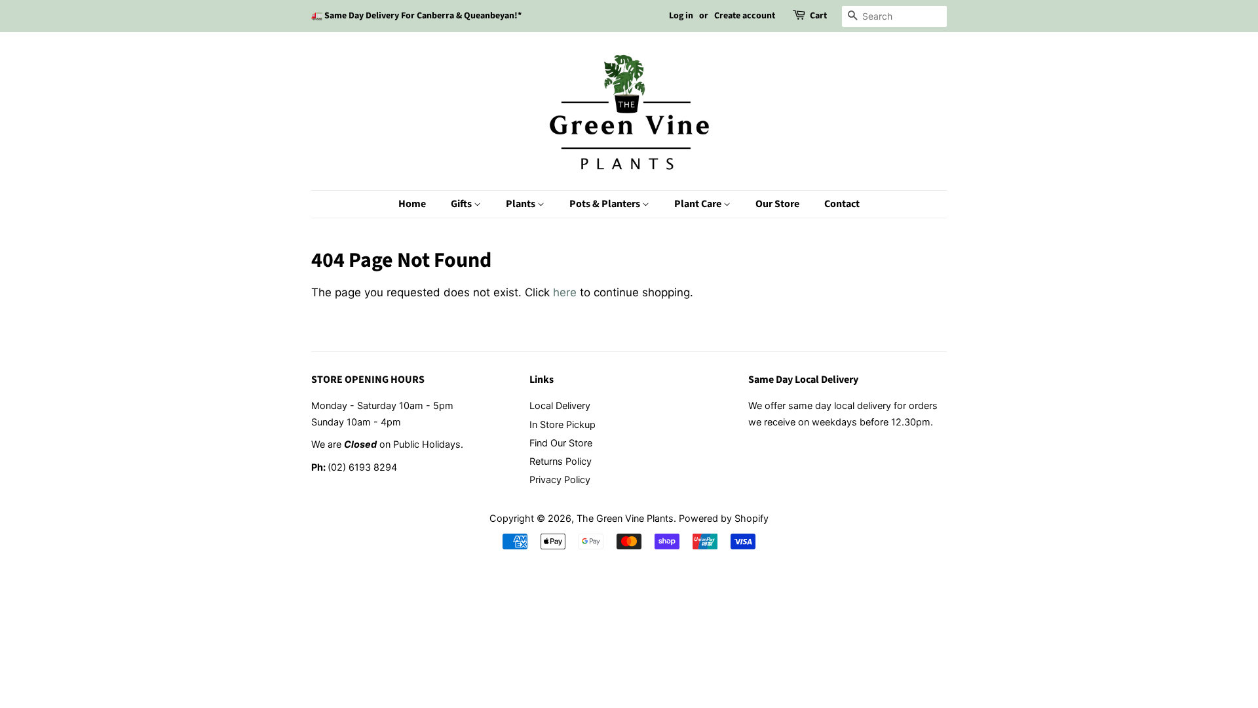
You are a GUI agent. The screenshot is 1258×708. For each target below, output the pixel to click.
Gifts (462, 204)
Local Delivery (559, 405)
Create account (744, 15)
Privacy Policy (559, 479)
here (565, 292)
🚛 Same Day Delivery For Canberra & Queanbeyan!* (416, 15)
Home (412, 204)
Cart (818, 15)
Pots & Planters (605, 204)
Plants (521, 204)
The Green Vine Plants (625, 518)
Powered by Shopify (724, 518)
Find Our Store (560, 442)
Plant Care (698, 204)
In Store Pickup (562, 424)
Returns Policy (560, 461)
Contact (842, 204)
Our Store (777, 204)
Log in (681, 15)
